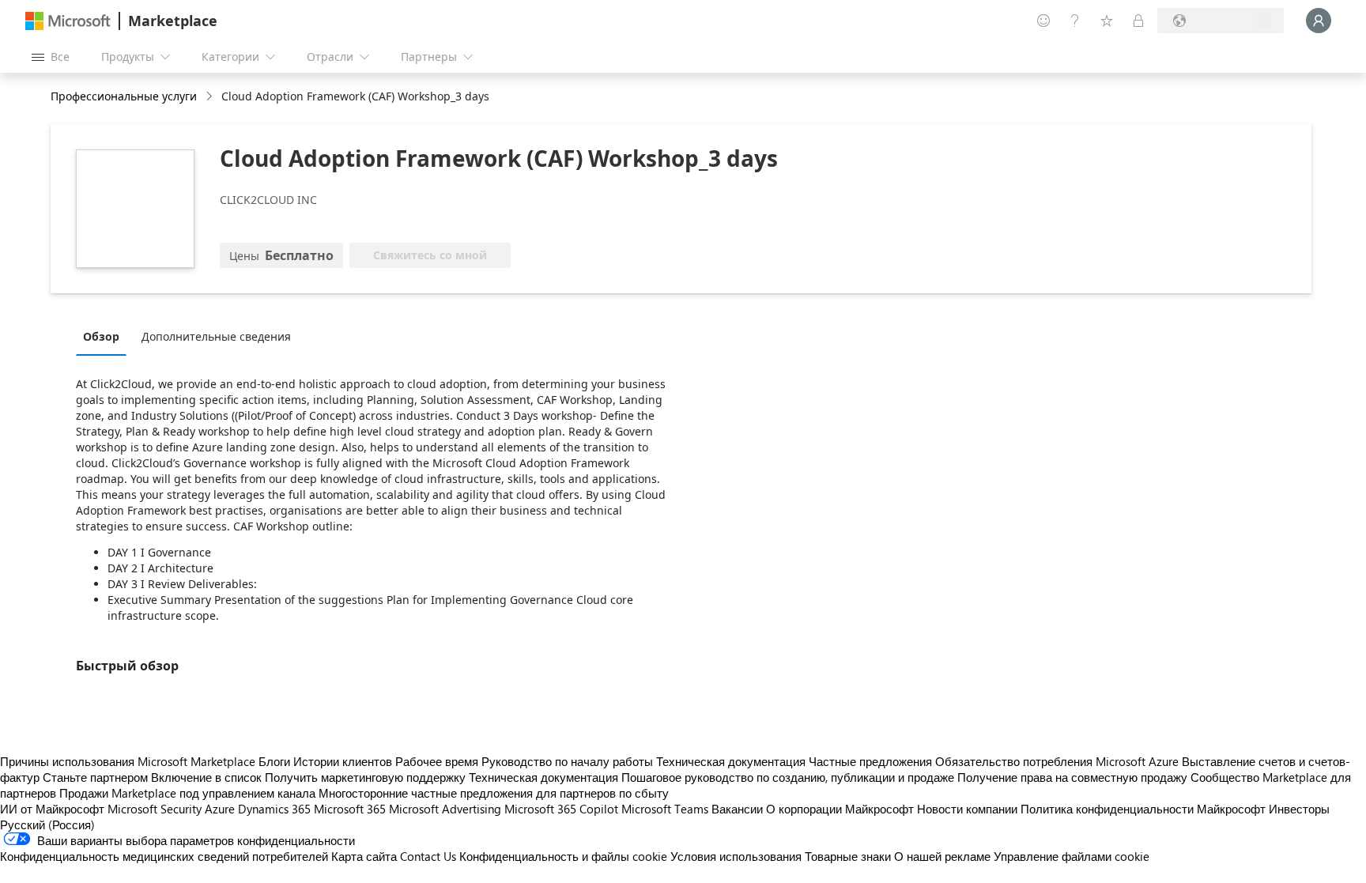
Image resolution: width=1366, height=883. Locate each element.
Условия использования (736, 856)
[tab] (105, 336)
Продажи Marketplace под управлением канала (187, 793)
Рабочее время (436, 761)
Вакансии (737, 809)
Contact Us (428, 856)
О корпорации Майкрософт (840, 809)
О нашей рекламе (942, 856)
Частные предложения (870, 761)
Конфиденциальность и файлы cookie (563, 856)
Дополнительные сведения (216, 336)
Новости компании (967, 809)
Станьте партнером (95, 777)
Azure (220, 809)
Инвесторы (1299, 809)
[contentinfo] (211, 97)
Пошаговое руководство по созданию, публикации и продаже (787, 777)
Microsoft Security (155, 809)
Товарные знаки (848, 856)
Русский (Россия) (47, 824)
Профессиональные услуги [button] (124, 96)
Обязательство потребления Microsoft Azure (1058, 761)
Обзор (101, 336)
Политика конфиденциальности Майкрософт (1143, 809)
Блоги (274, 761)
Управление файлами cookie (1071, 856)
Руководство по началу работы (567, 761)
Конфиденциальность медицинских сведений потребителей (164, 856)
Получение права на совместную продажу (1072, 777)
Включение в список (206, 777)
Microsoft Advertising (445, 809)
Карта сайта (364, 856)
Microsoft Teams (664, 809)
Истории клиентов (342, 761)
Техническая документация (731, 761)
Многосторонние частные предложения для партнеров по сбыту (494, 793)
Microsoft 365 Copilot (561, 809)
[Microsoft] (68, 21)
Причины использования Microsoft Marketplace (127, 761)
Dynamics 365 (274, 809)
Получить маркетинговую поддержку (365, 777)
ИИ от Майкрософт (52, 809)
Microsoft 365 (350, 809)
